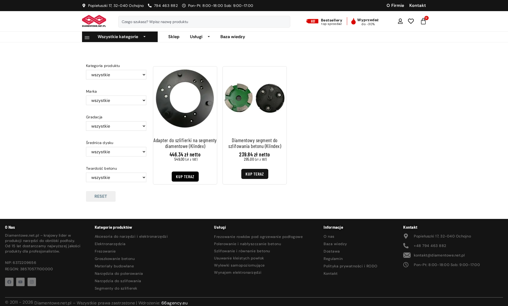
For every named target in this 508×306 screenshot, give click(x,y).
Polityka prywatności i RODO (351, 266)
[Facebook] (9, 282)
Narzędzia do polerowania (119, 273)
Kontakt (331, 273)
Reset (100, 196)
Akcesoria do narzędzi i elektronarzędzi (131, 236)
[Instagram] (32, 282)
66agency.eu (174, 303)
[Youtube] (20, 282)
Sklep (173, 36)
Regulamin (333, 258)
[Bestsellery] (313, 21)
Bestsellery (332, 20)
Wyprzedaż (368, 19)
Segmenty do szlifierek (116, 288)
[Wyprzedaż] (353, 21)
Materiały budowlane (114, 266)
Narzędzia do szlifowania (118, 280)
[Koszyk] (423, 21)
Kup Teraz (255, 173)
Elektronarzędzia (110, 243)
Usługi (196, 36)
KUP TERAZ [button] (185, 176)
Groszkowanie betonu (115, 258)
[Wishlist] (411, 21)
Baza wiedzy (232, 36)
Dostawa (332, 251)
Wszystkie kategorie (118, 36)
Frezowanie (105, 251)
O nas (329, 236)
